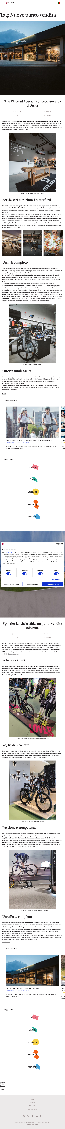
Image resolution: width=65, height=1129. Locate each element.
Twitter (2, 1084)
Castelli (19, 846)
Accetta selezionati (32, 584)
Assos (24, 846)
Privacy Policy (32, 1106)
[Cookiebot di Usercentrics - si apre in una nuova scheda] (56, 544)
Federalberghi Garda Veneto (11, 931)
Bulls (14, 846)
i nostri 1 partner (10, 552)
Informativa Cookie (32, 1109)
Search (55, 3)
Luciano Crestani (18, 634)
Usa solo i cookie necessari (11, 584)
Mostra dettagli (56, 579)
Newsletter (32, 1102)
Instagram (2, 1082)
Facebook (2, 1086)
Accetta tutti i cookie (53, 584)
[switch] (24, 573)
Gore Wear (29, 846)
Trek (3, 846)
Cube (7, 846)
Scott (22, 383)
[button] (29, 452)
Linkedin (2, 1089)
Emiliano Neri (18, 112)
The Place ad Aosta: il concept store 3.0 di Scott (23, 988)
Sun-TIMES (35, 1124)
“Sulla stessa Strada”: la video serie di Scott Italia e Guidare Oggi (29, 440)
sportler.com (6, 942)
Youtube (2, 1088)
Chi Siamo (32, 1099)
